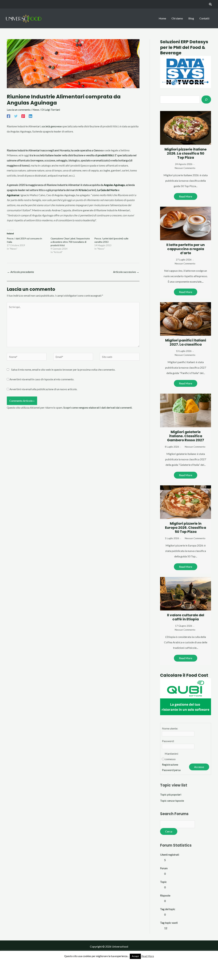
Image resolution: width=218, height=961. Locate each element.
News (36, 109)
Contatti (204, 18)
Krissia (83, 190)
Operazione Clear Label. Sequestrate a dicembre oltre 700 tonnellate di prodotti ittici (70, 242)
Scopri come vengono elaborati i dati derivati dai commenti (97, 407)
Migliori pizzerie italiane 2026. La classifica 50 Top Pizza (186, 153)
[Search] (206, 99)
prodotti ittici (106, 155)
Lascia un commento (18, 109)
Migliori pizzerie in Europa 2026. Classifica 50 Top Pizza (185, 527)
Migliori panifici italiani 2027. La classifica (185, 342)
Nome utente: (170, 728)
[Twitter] (16, 116)
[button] (210, 4)
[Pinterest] (23, 116)
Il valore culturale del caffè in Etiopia (185, 617)
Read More (185, 196)
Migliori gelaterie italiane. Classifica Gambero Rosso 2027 (185, 436)
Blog (191, 18)
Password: (168, 741)
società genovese (52, 126)
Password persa (171, 770)
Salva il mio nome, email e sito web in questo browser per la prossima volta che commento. (63, 369)
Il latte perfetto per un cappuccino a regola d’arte (185, 248)
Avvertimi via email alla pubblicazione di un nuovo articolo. (43, 389)
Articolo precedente (20, 271)
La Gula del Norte (107, 190)
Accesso (199, 766)
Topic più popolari (170, 794)
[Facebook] (8, 116)
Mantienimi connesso (171, 756)
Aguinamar (13, 195)
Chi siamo (177, 18)
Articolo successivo (126, 271)
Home (162, 18)
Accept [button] (135, 956)
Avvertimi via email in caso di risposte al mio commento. (42, 379)
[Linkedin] (30, 116)
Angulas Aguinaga (114, 184)
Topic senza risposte (172, 800)
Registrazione (170, 764)
